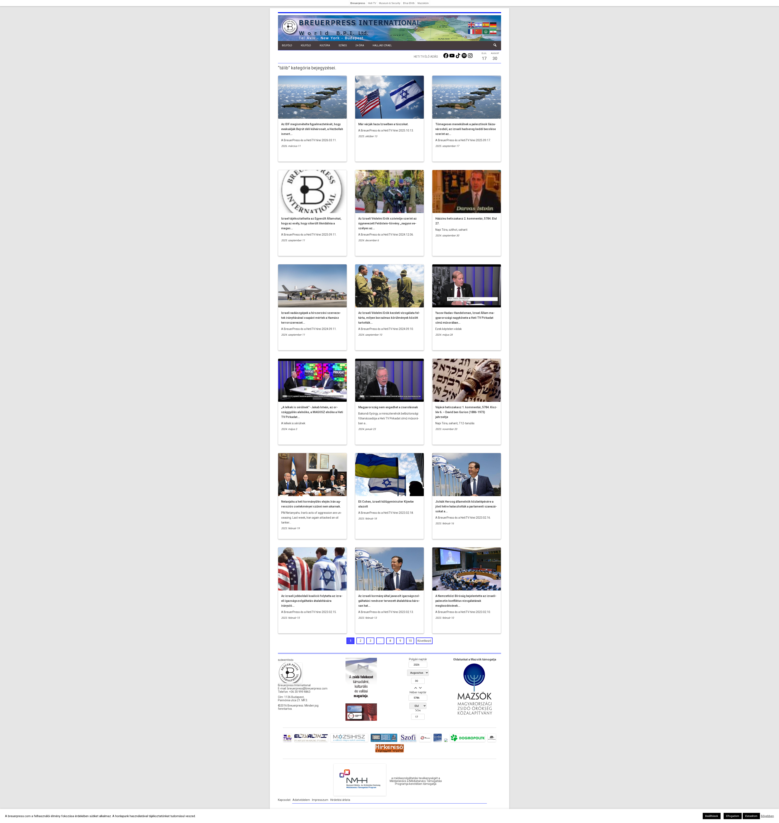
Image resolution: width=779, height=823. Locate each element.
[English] (471, 24)
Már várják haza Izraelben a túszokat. (383, 124)
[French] (471, 31)
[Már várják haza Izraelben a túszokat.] (389, 117)
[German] (493, 24)
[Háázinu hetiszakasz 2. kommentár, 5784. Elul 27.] (466, 212)
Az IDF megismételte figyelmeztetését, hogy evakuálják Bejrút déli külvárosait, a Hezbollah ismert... (312, 129)
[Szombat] (438, 741)
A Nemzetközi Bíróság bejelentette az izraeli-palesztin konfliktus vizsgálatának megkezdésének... (465, 600)
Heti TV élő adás (426, 56)
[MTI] (425, 741)
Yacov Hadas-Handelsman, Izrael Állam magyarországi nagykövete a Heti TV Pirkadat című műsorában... (465, 317)
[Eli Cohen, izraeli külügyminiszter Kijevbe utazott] (389, 495)
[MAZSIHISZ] (349, 741)
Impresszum (320, 799)
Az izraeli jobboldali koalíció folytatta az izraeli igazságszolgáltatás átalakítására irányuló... (311, 600)
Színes (343, 45)
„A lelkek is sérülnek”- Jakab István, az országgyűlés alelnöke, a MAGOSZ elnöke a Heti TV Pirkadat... (312, 412)
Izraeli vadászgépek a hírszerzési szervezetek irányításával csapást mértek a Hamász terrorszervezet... (311, 317)
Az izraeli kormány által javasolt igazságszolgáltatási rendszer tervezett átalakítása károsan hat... (389, 600)
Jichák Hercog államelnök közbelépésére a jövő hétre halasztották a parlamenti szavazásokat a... (466, 506)
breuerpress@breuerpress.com (307, 688)
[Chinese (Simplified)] (478, 31)
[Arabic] (486, 31)
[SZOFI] (408, 741)
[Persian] (493, 31)
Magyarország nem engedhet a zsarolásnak (388, 407)
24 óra (359, 45)
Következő (424, 640)
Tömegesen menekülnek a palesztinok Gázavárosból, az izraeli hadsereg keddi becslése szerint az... (465, 129)
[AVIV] (287, 741)
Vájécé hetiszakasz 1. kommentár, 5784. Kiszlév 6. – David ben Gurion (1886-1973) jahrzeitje (466, 412)
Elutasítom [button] (751, 816)
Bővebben (767, 816)
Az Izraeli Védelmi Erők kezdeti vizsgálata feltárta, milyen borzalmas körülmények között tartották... (389, 317)
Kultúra (325, 45)
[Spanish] (486, 24)
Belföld (287, 45)
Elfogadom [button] (732, 816)
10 (410, 640)
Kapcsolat (284, 799)
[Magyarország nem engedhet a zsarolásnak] (389, 400)
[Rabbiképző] (446, 741)
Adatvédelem (301, 799)
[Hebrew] (478, 24)
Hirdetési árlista (340, 799)
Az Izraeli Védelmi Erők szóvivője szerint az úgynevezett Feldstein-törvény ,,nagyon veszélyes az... (387, 223)
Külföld (306, 45)
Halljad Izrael (382, 45)
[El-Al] (311, 741)
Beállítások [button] (711, 816)
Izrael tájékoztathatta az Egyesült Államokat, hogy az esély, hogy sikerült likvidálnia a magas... (311, 223)
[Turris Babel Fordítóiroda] (384, 741)
